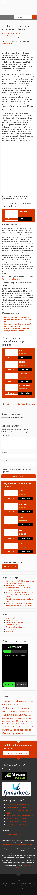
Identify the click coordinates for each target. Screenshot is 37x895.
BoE (24, 701)
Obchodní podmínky (26, 886)
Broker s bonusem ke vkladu (16, 821)
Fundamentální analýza (15, 33)
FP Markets (23, 211)
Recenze (11, 219)
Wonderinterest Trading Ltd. (11, 279)
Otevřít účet (25, 219)
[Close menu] (3, 2)
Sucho (21, 723)
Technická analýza (8, 35)
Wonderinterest (23, 727)
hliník (7, 718)
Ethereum (22, 712)
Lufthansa (5, 721)
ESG (16, 712)
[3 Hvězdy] (23, 214)
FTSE (31, 712)
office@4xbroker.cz (14, 835)
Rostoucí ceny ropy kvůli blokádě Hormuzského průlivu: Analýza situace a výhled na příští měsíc (19, 588)
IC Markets (23, 504)
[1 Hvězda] (19, 214)
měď (31, 721)
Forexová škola (11, 629)
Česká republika (12, 733)
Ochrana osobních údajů (11, 886)
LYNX (21, 517)
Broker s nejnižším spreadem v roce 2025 (19, 811)
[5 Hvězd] (26, 214)
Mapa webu (31, 883)
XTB (20, 530)
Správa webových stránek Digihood (18, 888)
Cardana (10, 704)
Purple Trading (24, 385)
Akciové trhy (10, 404)
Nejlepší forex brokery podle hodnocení (20, 816)
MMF (16, 721)
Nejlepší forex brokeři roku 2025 (18, 807)
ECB (17, 707)
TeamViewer (26, 723)
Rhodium (14, 723)
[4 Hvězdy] (24, 214)
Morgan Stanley (24, 721)
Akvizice (5, 701)
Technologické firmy (28, 404)
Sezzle (17, 723)
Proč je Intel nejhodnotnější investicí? (17, 317)
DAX (15, 704)
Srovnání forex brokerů (8, 883)
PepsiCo (4, 723)
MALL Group (11, 721)
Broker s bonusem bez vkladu (17, 818)
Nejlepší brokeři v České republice (18, 804)
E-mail (4, 461)
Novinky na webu (11, 620)
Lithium (29, 718)
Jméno (4, 452)
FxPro (21, 544)
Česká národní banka (20, 730)
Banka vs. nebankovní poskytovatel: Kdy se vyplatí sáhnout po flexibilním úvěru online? (19, 594)
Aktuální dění (10, 618)
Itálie (11, 718)
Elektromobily (8, 711)
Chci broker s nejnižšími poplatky (16, 753)
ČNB (23, 734)
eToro (21, 350)
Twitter (5, 726)
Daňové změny (20, 704)
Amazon (11, 701)
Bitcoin (19, 701)
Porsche (9, 723)
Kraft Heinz (20, 718)
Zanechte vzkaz (6, 44)
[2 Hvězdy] (21, 214)
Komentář (5, 435)
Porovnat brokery (10, 566)
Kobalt (15, 718)
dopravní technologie (29, 704)
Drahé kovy (8, 708)
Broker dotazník (21, 883)
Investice (18, 404)
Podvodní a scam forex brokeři (17, 824)
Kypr (24, 718)
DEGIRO (22, 362)
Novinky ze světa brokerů (14, 622)
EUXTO (27, 711)
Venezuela (16, 726)
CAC (7, 704)
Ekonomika (25, 708)
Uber (11, 726)
